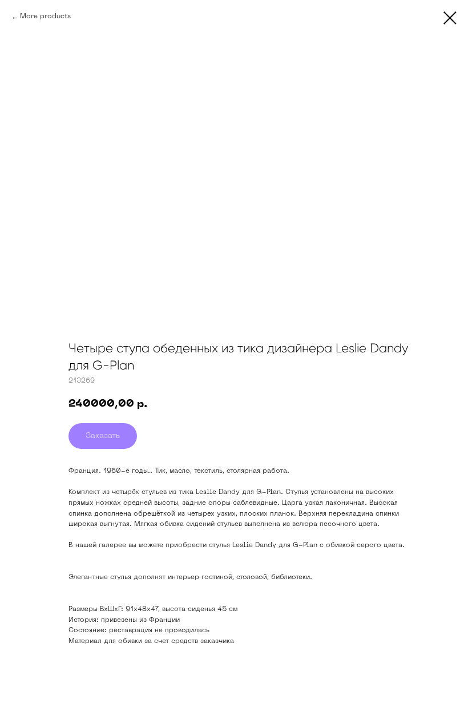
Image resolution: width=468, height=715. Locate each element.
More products (45, 16)
